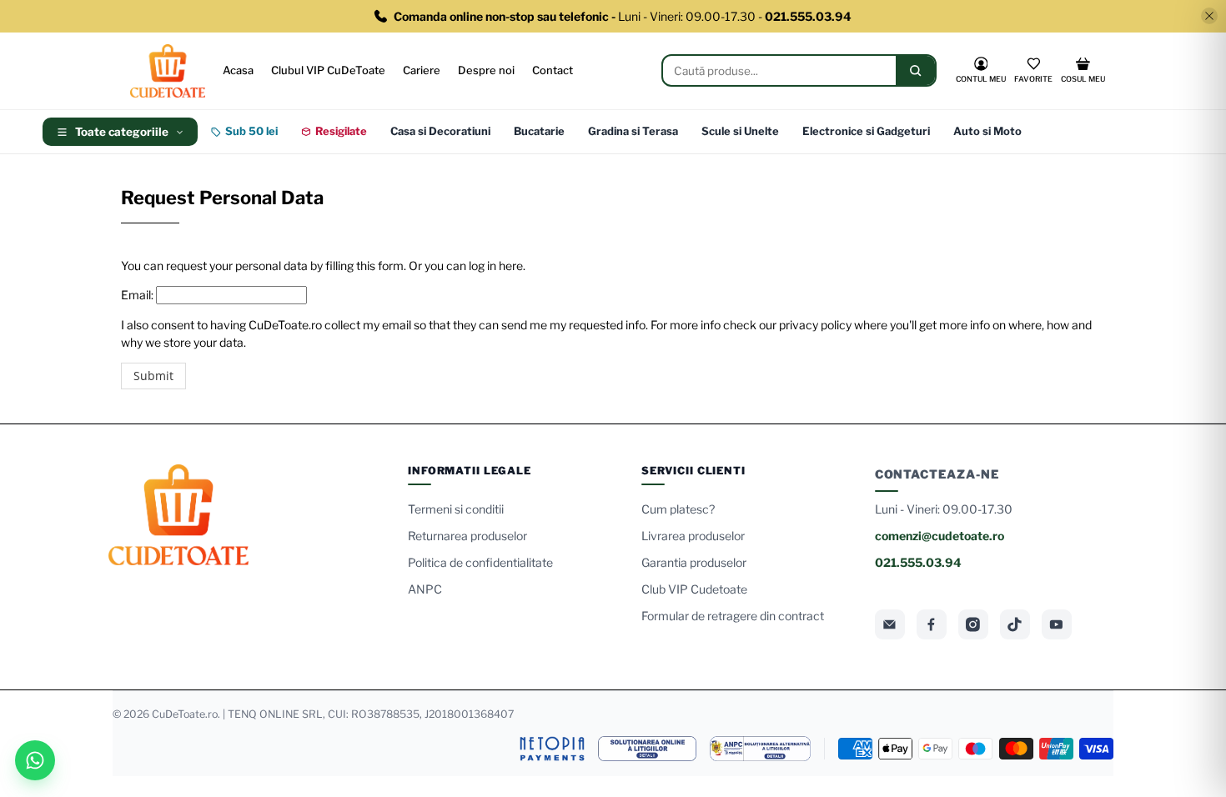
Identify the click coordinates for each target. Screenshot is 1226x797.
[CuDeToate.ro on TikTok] (1015, 624)
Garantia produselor (693, 562)
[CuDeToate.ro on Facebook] (932, 624)
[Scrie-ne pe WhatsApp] (35, 760)
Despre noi (486, 70)
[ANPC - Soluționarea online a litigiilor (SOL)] (647, 748)
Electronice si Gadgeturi (866, 131)
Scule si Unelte (740, 131)
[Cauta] (915, 70)
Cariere (421, 70)
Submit (153, 375)
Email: (137, 295)
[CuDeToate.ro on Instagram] (973, 624)
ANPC (425, 589)
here (511, 265)
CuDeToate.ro (185, 714)
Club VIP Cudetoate (694, 589)
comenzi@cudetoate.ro (939, 536)
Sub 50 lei (251, 131)
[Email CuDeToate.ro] (890, 624)
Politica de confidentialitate (480, 562)
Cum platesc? (678, 509)
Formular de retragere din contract (732, 616)
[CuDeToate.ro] (167, 71)
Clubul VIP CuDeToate (328, 70)
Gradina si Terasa (633, 131)
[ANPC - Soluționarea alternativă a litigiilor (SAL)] (760, 748)
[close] (1209, 16)
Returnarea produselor (467, 536)
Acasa (238, 70)
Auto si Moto (987, 131)
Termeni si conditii (456, 509)
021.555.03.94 (918, 562)
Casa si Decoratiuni (440, 131)
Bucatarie (539, 131)
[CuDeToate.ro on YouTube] (1057, 624)
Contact (552, 70)
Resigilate (341, 131)
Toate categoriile (121, 131)
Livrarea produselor (693, 536)
